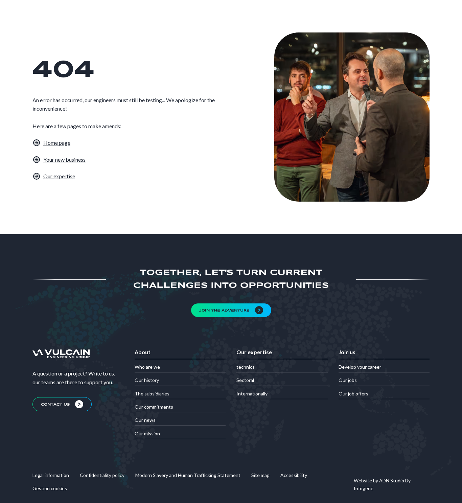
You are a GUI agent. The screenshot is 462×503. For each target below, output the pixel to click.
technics (245, 367)
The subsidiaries (152, 393)
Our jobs (348, 380)
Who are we (147, 367)
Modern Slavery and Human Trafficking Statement (187, 475)
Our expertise (59, 176)
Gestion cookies (49, 488)
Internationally (252, 393)
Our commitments (154, 407)
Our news (145, 420)
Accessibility (293, 475)
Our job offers (353, 393)
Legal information (50, 475)
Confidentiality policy (102, 475)
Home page (56, 142)
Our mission (147, 433)
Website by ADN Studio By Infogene (382, 484)
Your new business (64, 159)
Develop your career (360, 367)
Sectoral (245, 380)
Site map (260, 475)
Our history (147, 380)
